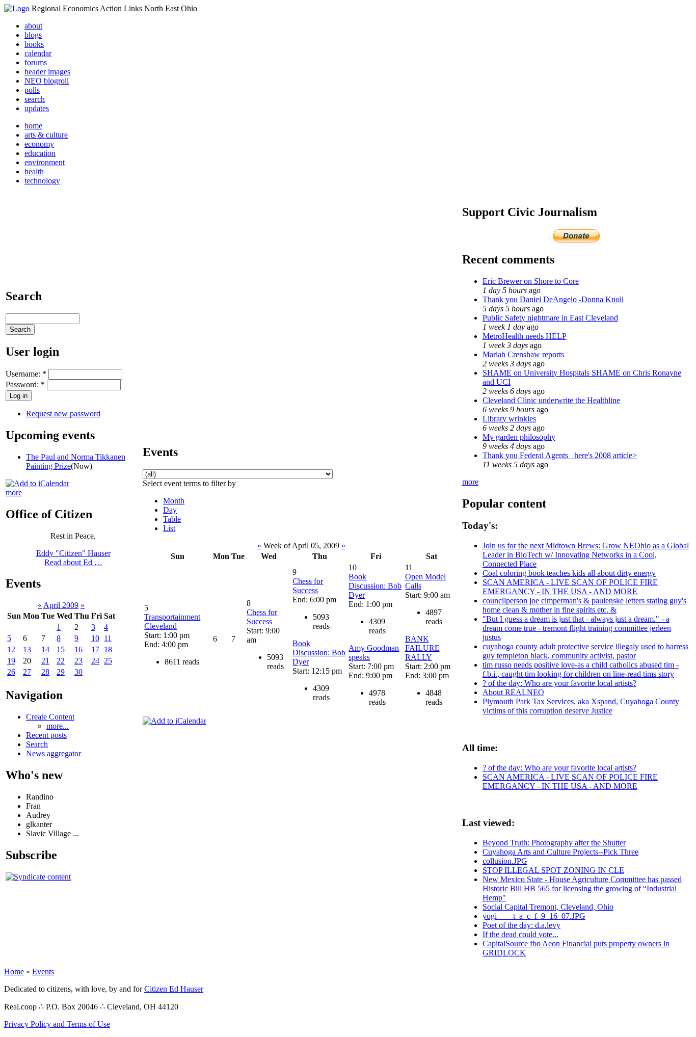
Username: (26, 373)
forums (35, 62)
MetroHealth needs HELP (525, 336)
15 (61, 649)
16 (78, 649)
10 (95, 638)
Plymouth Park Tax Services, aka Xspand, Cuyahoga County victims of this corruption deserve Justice (581, 706)
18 (108, 649)
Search (37, 744)
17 (95, 649)
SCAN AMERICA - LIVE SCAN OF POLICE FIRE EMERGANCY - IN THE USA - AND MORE (570, 587)
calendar (37, 53)
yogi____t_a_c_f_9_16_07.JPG (534, 916)
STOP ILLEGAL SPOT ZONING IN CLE (553, 870)
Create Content (50, 716)
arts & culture (46, 134)
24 (95, 660)
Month (173, 500)
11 (108, 638)
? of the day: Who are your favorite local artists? (559, 683)
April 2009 (60, 605)
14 (45, 649)
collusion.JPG (505, 861)
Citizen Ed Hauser (173, 989)
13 (27, 649)
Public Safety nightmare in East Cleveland (550, 317)
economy (39, 144)
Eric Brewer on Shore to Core (531, 281)
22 (61, 660)
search (34, 99)
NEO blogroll (46, 80)
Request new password (63, 413)
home (33, 125)
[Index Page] (17, 8)
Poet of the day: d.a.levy (521, 925)
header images (47, 71)
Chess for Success (262, 617)
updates (36, 108)
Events (43, 971)
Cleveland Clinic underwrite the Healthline (551, 400)
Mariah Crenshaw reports (523, 354)
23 (78, 660)
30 (78, 672)
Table (172, 519)
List (169, 528)
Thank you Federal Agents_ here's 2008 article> (560, 455)
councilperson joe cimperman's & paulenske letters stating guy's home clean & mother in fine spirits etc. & (584, 605)
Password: (25, 384)
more (14, 492)
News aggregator (53, 753)
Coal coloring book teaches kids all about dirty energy (569, 573)
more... (57, 726)
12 (11, 649)
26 (11, 672)
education (40, 153)
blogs (33, 35)
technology (42, 180)
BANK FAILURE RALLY (422, 647)
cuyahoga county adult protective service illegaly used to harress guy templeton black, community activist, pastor (585, 651)
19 (11, 660)
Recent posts (46, 735)
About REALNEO (513, 692)
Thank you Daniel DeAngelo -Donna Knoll (553, 299)
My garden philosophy (519, 437)
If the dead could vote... (520, 934)
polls (32, 90)
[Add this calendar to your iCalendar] (37, 483)
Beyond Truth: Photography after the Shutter (554, 842)
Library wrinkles (509, 418)
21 (45, 660)
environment (44, 162)
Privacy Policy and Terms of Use (57, 1024)
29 (61, 672)
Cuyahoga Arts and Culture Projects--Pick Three (560, 851)
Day (170, 510)
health (34, 171)
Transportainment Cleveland (172, 621)
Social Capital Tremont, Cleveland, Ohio (548, 906)
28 (45, 672)
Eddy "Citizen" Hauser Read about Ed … (73, 558)
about (33, 25)
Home (14, 971)
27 (27, 672)
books (34, 44)
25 (108, 660)
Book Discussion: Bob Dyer (318, 652)
